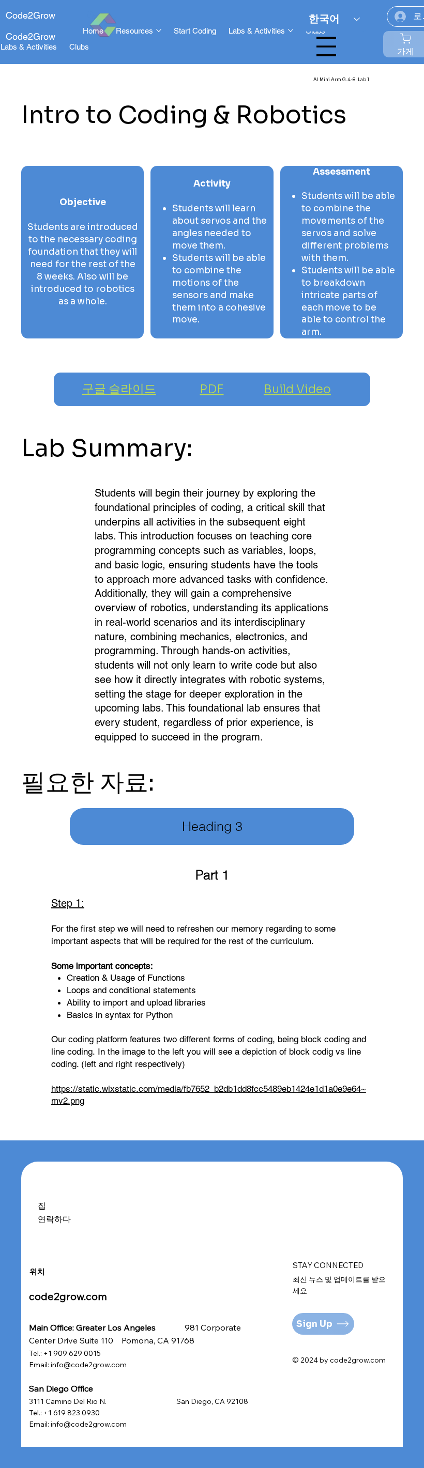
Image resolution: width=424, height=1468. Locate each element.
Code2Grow (30, 15)
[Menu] (326, 46)
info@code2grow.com (89, 1364)
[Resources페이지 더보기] (158, 30)
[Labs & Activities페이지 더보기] (290, 30)
